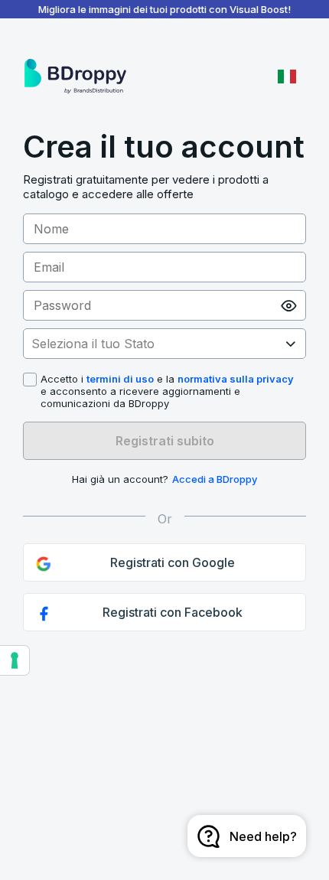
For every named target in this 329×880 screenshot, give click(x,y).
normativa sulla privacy (236, 379)
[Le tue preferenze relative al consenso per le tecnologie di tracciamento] (14, 660)
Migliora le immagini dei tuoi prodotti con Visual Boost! (164, 9)
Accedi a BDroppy (214, 479)
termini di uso (120, 379)
